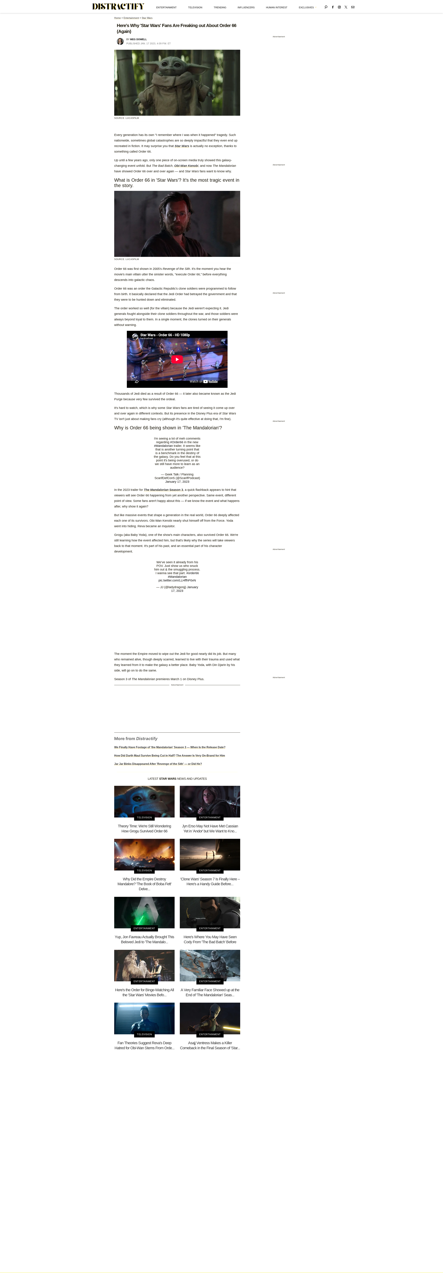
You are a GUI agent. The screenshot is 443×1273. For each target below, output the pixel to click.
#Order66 (176, 442)
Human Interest (276, 7)
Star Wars (147, 17)
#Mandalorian (163, 446)
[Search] (326, 6)
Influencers (246, 7)
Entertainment (166, 7)
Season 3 (163, 490)
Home (117, 17)
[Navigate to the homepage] (118, 6)
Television (195, 7)
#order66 (192, 573)
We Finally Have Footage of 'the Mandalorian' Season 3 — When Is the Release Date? (169, 747)
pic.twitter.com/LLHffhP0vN (177, 580)
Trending (220, 7)
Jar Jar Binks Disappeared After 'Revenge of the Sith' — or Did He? (158, 763)
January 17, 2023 (177, 481)
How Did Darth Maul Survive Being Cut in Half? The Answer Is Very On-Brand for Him (169, 755)
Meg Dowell (138, 39)
